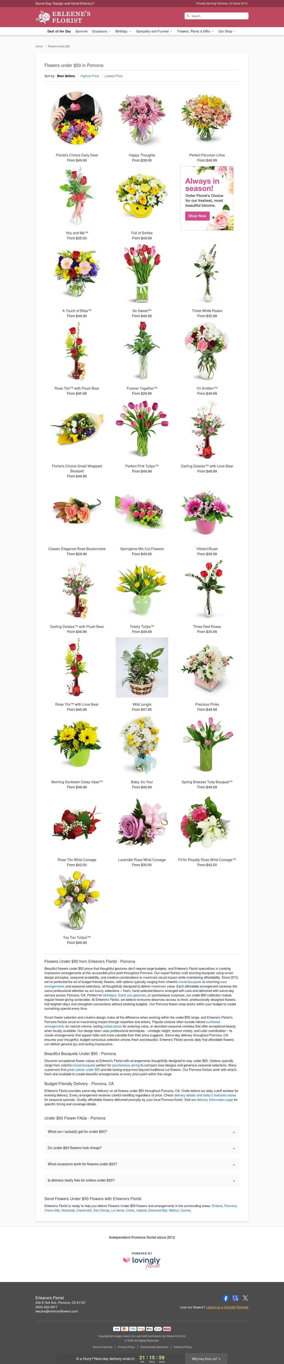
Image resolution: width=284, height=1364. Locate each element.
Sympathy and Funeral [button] (153, 31)
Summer (81, 31)
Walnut (174, 1210)
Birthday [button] (122, 31)
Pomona (230, 1205)
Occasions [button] (100, 31)
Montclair (68, 1210)
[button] (272, 1345)
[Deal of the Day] (207, 198)
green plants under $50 (83, 1069)
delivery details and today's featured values (205, 1095)
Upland (141, 1210)
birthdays (109, 995)
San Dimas (101, 1210)
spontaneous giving (126, 1065)
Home (39, 46)
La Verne (117, 1210)
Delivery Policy (183, 1347)
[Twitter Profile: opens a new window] (245, 1298)
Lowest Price (114, 76)
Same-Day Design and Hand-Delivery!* (65, 3)
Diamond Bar (157, 1210)
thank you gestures (132, 995)
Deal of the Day (59, 31)
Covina (185, 1210)
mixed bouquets (189, 981)
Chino (130, 1210)
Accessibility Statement (154, 1347)
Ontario (217, 1205)
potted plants (112, 1026)
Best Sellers (66, 76)
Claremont (84, 1210)
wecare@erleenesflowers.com (57, 1311)
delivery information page (215, 1099)
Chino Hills (52, 1210)
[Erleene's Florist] (67, 17)
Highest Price (90, 76)
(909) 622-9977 (46, 1307)
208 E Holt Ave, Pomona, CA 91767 (61, 1302)
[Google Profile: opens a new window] (236, 1298)
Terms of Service (102, 1347)
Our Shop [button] (226, 31)
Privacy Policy (126, 1347)
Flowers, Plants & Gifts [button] (194, 31)
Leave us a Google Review (227, 1307)
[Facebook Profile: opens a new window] (226, 1298)
